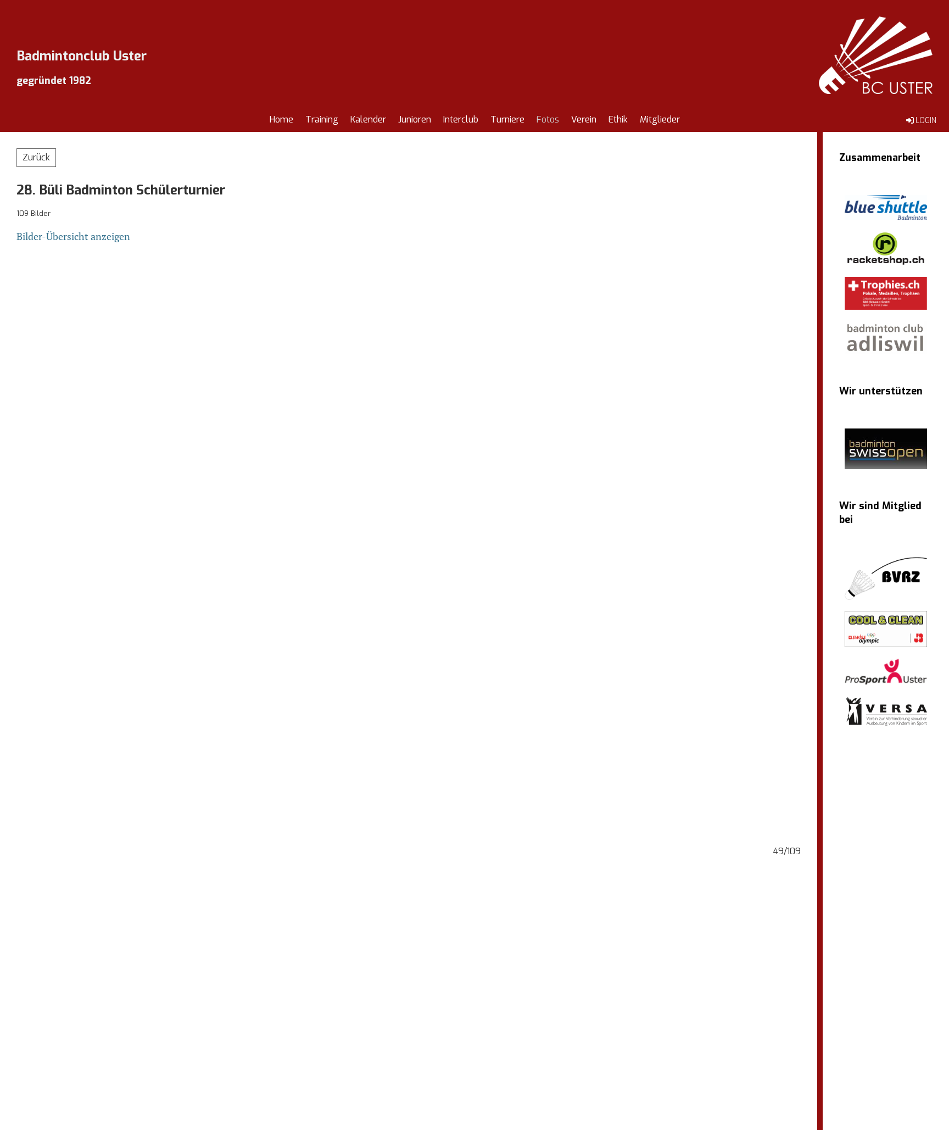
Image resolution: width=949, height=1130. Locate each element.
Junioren (414, 119)
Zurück (36, 157)
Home (281, 119)
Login (925, 120)
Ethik (618, 119)
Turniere (507, 119)
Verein (583, 119)
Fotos (548, 119)
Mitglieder (660, 119)
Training (321, 119)
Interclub (460, 119)
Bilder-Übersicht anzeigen (73, 236)
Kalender (368, 119)
